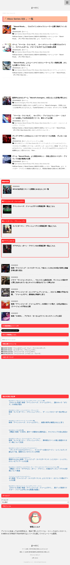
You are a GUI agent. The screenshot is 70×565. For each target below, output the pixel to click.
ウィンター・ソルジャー (57, 123)
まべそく (35, 8)
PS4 (27, 102)
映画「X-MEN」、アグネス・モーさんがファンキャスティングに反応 (36, 316)
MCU (16, 143)
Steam (37, 34)
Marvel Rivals (27, 34)
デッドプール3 (43, 143)
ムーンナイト (62, 70)
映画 (41, 141)
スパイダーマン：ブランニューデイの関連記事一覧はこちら (35, 226)
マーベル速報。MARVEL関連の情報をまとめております (35, 548)
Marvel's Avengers (20, 102)
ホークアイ (53, 70)
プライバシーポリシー (35, 554)
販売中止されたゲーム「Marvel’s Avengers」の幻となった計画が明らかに (39, 97)
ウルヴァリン (54, 34)
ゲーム (26, 31)
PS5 (33, 34)
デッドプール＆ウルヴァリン (57, 143)
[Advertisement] (35, 86)
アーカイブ (4, 500)
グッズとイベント (29, 141)
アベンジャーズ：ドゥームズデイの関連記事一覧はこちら (34, 206)
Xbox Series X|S (44, 34)
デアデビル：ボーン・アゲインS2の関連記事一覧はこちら (34, 246)
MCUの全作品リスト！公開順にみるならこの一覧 (31, 189)
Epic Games (18, 34)
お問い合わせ (35, 557)
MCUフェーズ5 (23, 143)
